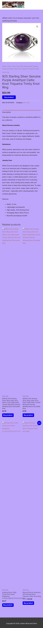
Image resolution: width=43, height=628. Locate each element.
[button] (37, 27)
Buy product (9, 97)
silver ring (15, 66)
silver (9, 66)
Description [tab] (6, 112)
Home (4, 66)
